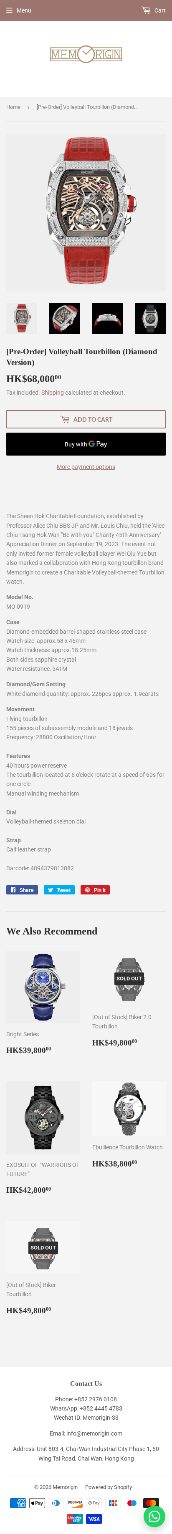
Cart (159, 10)
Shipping (52, 392)
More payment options (86, 466)
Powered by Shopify (108, 1487)
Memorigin (65, 1487)
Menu (24, 10)
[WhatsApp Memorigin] (154, 1516)
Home (13, 107)
